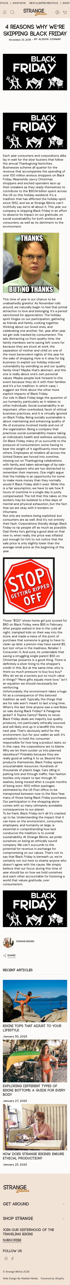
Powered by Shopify (52, 1278)
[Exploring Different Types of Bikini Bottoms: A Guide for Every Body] (35, 1061)
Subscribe (12, 1240)
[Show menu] (4, 12)
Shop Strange (18, 1218)
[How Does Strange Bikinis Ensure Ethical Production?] (35, 1127)
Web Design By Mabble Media (20, 1278)
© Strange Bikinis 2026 (16, 1271)
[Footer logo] (16, 1188)
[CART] (65, 12)
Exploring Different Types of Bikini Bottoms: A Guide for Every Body (34, 1090)
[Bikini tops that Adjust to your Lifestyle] (35, 1001)
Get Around (16, 1204)
